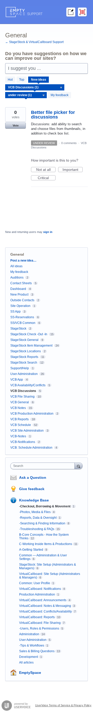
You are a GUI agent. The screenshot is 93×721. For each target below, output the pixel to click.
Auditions (17, 277)
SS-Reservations (22, 317)
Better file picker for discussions (53, 115)
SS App (15, 311)
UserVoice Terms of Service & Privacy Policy (63, 705)
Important (73, 169)
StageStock (18, 328)
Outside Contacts (22, 300)
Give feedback (31, 489)
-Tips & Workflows (31, 645)
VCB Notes (18, 408)
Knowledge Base (34, 500)
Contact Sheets (21, 283)
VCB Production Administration (31, 413)
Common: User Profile (34, 583)
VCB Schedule (20, 425)
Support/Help (19, 368)
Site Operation (20, 306)
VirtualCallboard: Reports (37, 617)
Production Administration (37, 594)
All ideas (16, 266)
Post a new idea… (23, 260)
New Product (19, 294)
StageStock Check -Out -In (28, 334)
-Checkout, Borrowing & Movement (45, 506)
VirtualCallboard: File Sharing (40, 623)
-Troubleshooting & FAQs (36, 529)
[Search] (78, 466)
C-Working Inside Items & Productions (45, 544)
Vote (16, 125)
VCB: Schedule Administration (31, 447)
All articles (26, 662)
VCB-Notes (18, 436)
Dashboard (18, 289)
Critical (47, 178)
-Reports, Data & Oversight (38, 517)
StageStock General (24, 340)
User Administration (24, 374)
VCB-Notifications (22, 442)
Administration (29, 634)
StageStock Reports (24, 357)
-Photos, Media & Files (35, 512)
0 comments (69, 143)
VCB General (20, 402)
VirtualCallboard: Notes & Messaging (45, 606)
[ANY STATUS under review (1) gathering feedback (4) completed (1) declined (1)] (26, 95)
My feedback (59, 95)
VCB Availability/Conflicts (27, 385)
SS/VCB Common (22, 323)
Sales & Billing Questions (37, 651)
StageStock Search (23, 362)
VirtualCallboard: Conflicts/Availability (45, 611)
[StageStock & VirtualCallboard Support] (46, 12)
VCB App (16, 379)
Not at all (46, 169)
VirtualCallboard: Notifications (40, 589)
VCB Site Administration (27, 430)
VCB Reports (19, 419)
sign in (47, 231)
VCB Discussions (23, 391)
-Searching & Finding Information (42, 523)
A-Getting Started (31, 549)
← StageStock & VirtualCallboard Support (34, 42)
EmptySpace (30, 672)
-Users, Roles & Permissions (39, 628)
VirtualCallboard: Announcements (42, 600)
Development (28, 657)
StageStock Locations (25, 351)
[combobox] (43, 466)
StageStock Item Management (31, 345)
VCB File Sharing (22, 396)
